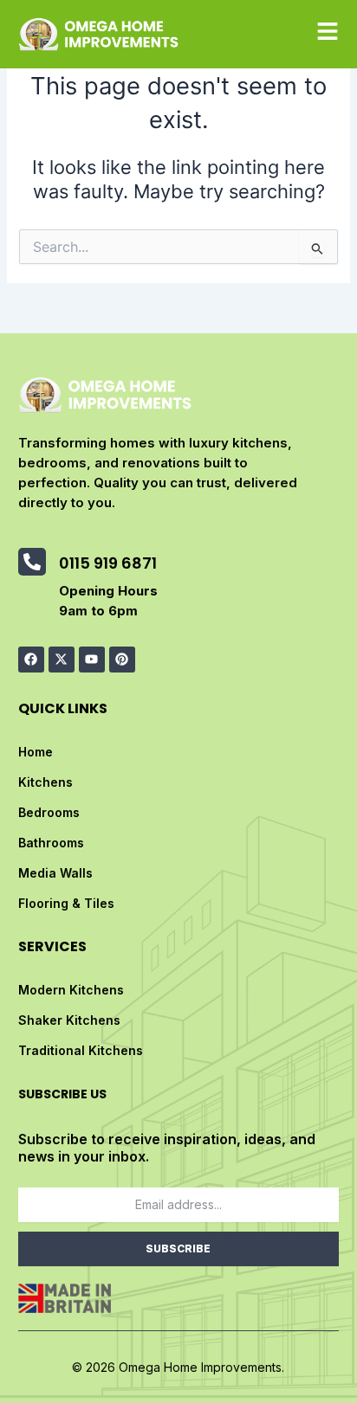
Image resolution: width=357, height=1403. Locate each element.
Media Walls (55, 873)
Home (35, 751)
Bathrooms (51, 842)
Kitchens (45, 782)
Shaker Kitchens (69, 1020)
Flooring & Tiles (66, 903)
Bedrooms (49, 812)
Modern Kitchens (71, 989)
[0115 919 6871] (32, 561)
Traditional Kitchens (80, 1050)
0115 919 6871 (108, 563)
